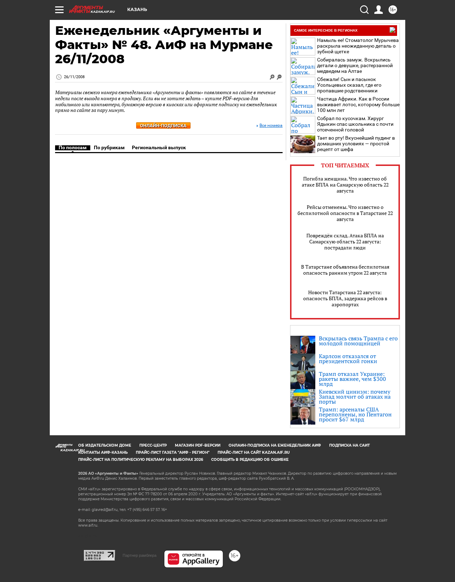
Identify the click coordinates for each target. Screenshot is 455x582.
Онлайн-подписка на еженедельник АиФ (275, 445)
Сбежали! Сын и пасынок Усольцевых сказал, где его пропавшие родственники (349, 84)
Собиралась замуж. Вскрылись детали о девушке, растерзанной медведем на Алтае (355, 65)
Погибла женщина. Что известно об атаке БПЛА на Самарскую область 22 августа (345, 185)
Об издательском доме (104, 445)
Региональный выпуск (159, 147)
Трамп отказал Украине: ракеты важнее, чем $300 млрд (352, 378)
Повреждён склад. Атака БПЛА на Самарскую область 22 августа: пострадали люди (345, 241)
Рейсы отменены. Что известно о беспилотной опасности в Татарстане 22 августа (345, 213)
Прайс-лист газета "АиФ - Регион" (172, 452)
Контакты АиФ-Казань (103, 452)
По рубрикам (109, 147)
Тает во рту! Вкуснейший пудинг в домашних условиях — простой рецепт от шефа (356, 143)
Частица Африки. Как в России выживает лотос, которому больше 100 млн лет (358, 104)
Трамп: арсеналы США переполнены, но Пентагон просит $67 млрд (355, 414)
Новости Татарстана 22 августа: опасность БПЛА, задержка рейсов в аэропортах (345, 298)
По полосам (73, 147)
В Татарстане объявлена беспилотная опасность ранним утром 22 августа (345, 270)
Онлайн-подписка (163, 125)
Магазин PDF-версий (197, 445)
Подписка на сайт (349, 445)
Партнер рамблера (139, 555)
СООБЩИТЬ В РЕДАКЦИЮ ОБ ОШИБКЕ (250, 459)
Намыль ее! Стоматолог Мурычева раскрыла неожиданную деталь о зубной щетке (358, 45)
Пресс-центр (153, 445)
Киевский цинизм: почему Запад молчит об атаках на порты (355, 396)
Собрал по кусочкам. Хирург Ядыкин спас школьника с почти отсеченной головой (355, 124)
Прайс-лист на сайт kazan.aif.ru (254, 452)
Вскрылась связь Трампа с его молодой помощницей (358, 341)
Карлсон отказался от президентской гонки (348, 358)
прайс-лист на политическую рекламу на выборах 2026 (140, 459)
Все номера (271, 125)
